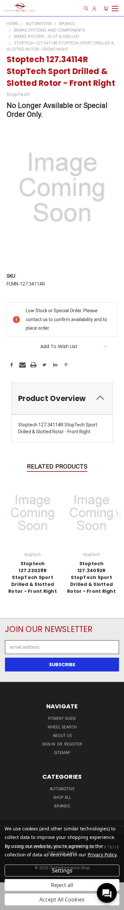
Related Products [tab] (57, 466)
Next (116, 513)
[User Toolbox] (94, 8)
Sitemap (62, 752)
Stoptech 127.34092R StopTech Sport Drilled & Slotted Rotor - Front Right (91, 577)
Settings (62, 870)
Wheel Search (62, 727)
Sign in (49, 744)
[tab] (62, 399)
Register (73, 744)
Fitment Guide (62, 718)
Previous (7, 513)
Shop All (62, 797)
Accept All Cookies (62, 899)
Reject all (62, 885)
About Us (62, 735)
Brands (62, 806)
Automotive (62, 789)
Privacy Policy (102, 854)
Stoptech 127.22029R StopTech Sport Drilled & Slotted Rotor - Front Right (32, 577)
